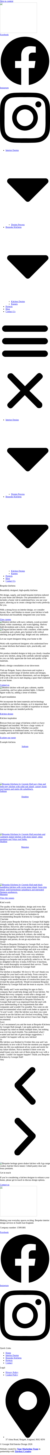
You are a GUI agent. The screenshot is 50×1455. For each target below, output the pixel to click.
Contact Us (10, 311)
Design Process (18, 224)
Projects (9, 306)
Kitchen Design (18, 301)
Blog (8, 309)
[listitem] (25, 769)
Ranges (14, 304)
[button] (25, 365)
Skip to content (6, 1)
